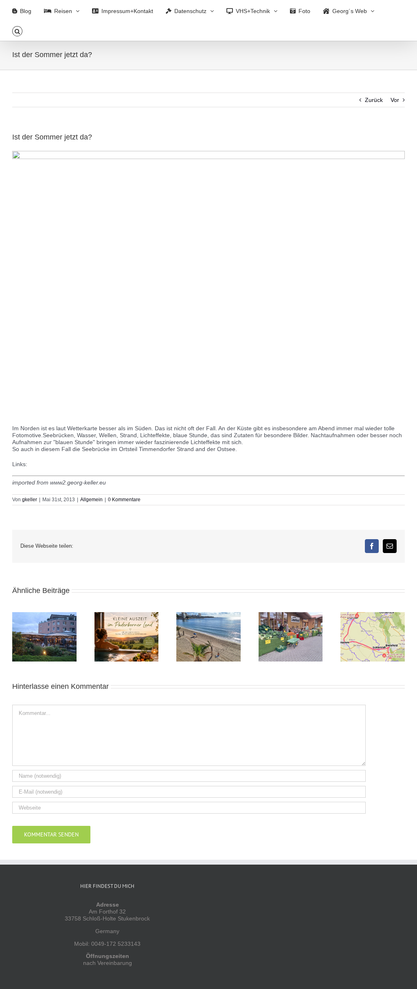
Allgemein (91, 499)
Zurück (374, 100)
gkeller (29, 499)
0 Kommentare (124, 499)
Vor (395, 100)
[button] (17, 30)
